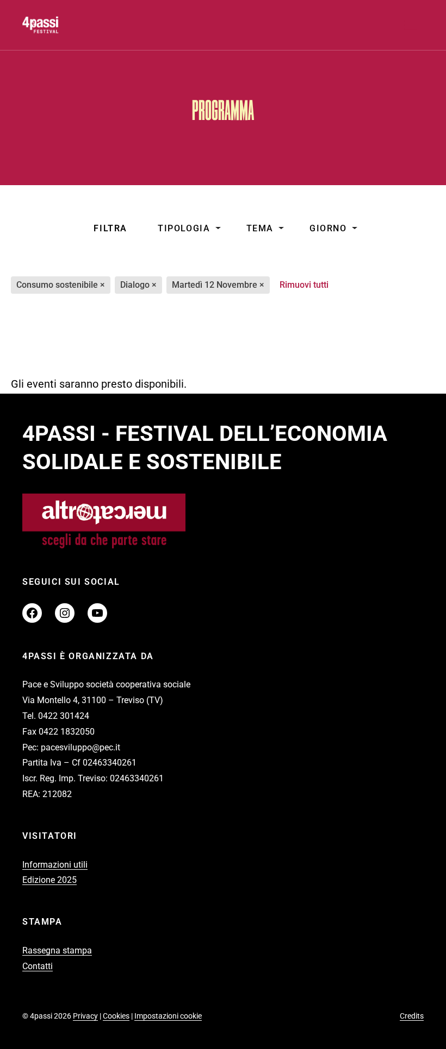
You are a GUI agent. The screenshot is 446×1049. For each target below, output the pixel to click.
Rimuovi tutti (304, 285)
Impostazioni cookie (168, 1016)
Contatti (37, 966)
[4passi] (63, 25)
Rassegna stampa (57, 950)
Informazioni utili (55, 865)
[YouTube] (97, 613)
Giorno (328, 228)
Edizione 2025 (49, 880)
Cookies (116, 1016)
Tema (260, 228)
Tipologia (184, 228)
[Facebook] (32, 613)
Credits (412, 1016)
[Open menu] (411, 25)
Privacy (85, 1016)
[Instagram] (65, 613)
